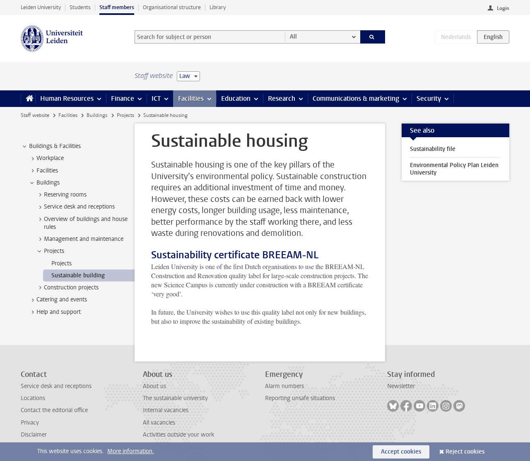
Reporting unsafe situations (300, 398)
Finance (122, 98)
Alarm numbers (284, 386)
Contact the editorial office (54, 410)
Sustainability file (432, 149)
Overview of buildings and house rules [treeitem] (86, 223)
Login (503, 8)
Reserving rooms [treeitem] (65, 195)
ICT (156, 98)
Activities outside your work (178, 435)
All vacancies (159, 423)
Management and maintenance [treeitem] (83, 239)
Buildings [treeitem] (48, 183)
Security (429, 98)
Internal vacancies (165, 410)
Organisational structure (172, 7)
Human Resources (67, 98)
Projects (125, 115)
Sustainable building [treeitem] (78, 275)
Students (80, 7)
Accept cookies (401, 452)
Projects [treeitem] (54, 251)
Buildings (97, 115)
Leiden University (41, 7)
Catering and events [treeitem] (61, 299)
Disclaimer (34, 435)
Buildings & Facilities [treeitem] (55, 146)
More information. (130, 451)
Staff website (35, 115)
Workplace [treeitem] (50, 158)
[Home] (28, 98)
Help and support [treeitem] (58, 312)
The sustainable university (175, 398)
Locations (33, 398)
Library (218, 7)
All (293, 37)
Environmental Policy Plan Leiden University (454, 169)
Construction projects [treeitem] (71, 287)
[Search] (372, 37)
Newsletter (401, 386)
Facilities (191, 98)
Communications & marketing (356, 98)
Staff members (116, 7)
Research (281, 98)
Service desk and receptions (56, 386)
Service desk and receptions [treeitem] (79, 207)
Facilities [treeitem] (47, 171)
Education (236, 98)
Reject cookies (465, 452)
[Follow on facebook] (406, 406)
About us (154, 386)
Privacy (30, 423)
